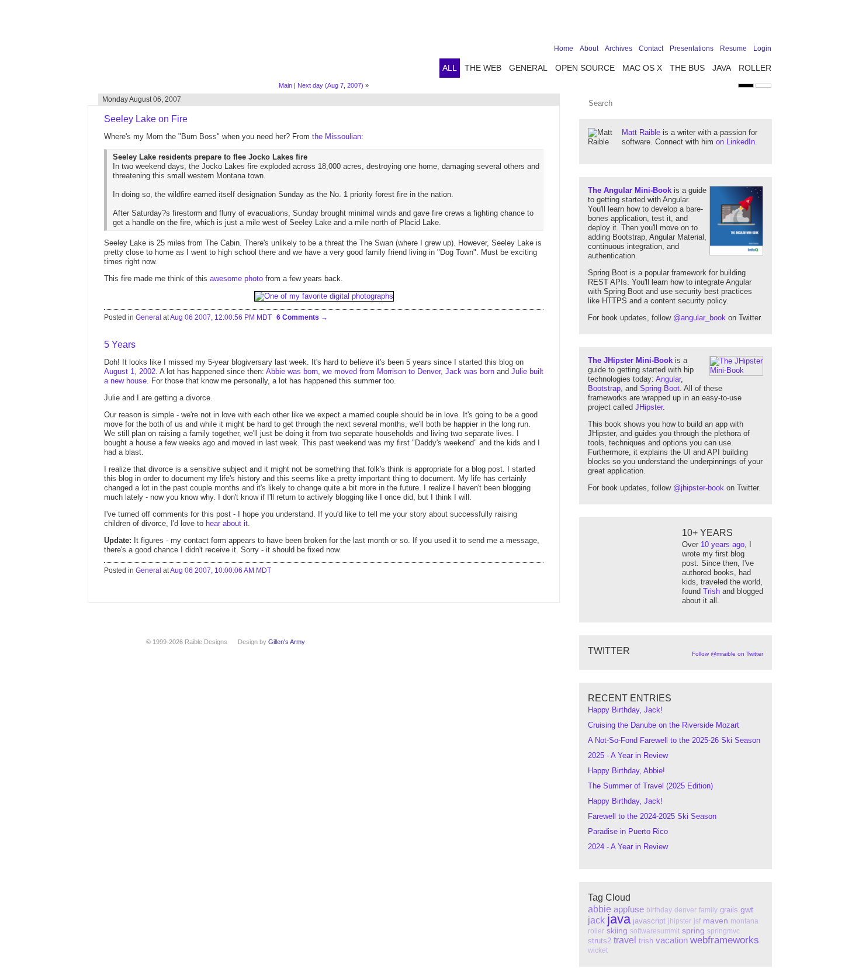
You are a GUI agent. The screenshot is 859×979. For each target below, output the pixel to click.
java (619, 919)
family (708, 910)
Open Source (585, 67)
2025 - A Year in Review (628, 755)
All (449, 67)
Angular (668, 379)
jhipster (679, 921)
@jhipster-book (698, 487)
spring (693, 930)
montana (744, 921)
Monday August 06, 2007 (141, 99)
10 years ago (722, 544)
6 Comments (298, 317)
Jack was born (469, 371)
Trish (711, 591)
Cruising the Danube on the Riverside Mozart (663, 725)
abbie (599, 909)
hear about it (227, 523)
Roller (755, 67)
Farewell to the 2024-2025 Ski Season (652, 816)
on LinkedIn (735, 141)
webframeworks (724, 940)
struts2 (599, 940)
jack (596, 920)
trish (646, 940)
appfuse (629, 909)
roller (596, 931)
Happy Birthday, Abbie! (626, 770)
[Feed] (764, 24)
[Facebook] (692, 24)
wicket (598, 950)
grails (729, 909)
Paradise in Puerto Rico (628, 831)
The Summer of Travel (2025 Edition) (650, 785)
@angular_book (699, 317)
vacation (672, 940)
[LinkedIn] (728, 24)
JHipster (649, 407)
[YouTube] (746, 24)
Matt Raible (641, 132)
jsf (697, 921)
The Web (483, 67)
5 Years (120, 345)
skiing (617, 930)
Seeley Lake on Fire (146, 119)
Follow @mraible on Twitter (727, 654)
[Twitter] (710, 24)
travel (625, 940)
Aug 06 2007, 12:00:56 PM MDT (221, 317)
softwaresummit (655, 931)
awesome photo (236, 278)
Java (721, 67)
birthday (659, 910)
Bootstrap (604, 388)
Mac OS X (642, 67)
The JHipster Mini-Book (630, 360)
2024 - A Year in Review (628, 846)
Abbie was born (292, 371)
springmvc (723, 931)
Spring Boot (660, 388)
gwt (746, 909)
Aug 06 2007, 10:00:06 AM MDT (220, 570)
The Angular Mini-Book (629, 190)
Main (285, 85)
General (528, 67)
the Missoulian (336, 136)
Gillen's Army (286, 641)
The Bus (687, 67)
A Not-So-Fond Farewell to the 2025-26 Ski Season (674, 740)
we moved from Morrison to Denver (382, 371)
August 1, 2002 (129, 371)
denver (685, 910)
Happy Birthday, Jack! (625, 709)
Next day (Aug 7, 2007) (330, 85)
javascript (649, 920)
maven (715, 920)
